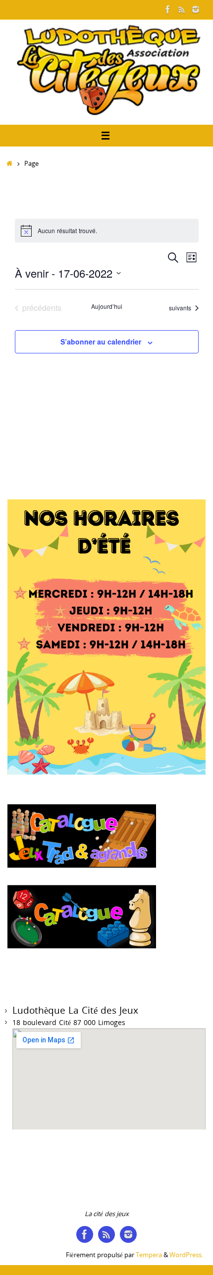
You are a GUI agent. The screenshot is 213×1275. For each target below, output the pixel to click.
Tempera (149, 1254)
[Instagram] (196, 9)
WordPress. (186, 1254)
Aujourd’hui (106, 306)
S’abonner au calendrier (100, 341)
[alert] (107, 231)
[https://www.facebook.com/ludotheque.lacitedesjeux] (168, 9)
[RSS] (182, 9)
